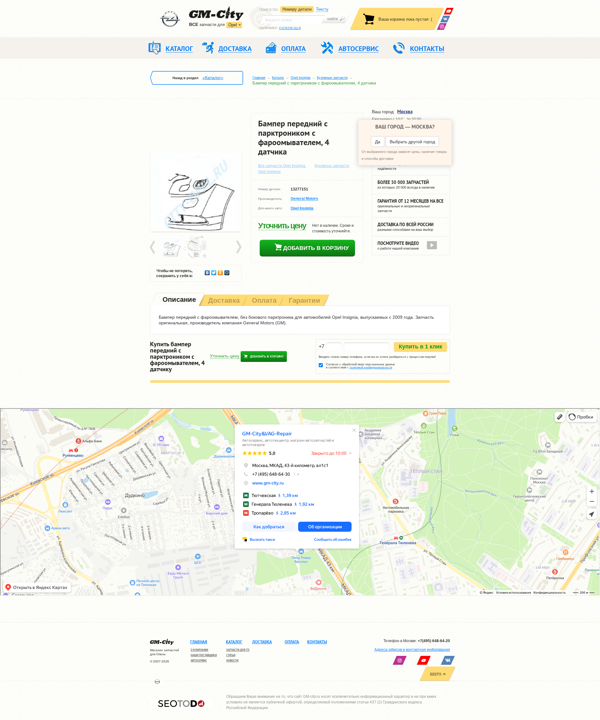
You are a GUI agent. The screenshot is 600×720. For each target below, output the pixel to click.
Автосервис (199, 660)
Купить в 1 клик (420, 346)
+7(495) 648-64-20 (434, 641)
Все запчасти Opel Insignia (282, 166)
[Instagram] (442, 26)
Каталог (278, 77)
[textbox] (292, 19)
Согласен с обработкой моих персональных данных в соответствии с (360, 366)
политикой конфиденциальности (371, 367)
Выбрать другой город (412, 141)
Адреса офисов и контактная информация (412, 649)
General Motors (304, 199)
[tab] (178, 300)
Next (238, 247)
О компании (199, 650)
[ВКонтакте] (445, 19)
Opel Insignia (300, 77)
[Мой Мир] (227, 271)
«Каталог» (212, 77)
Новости (232, 660)
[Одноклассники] (220, 271)
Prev (153, 247)
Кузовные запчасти (332, 77)
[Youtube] (448, 11)
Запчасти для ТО (237, 650)
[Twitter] (214, 271)
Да (377, 141)
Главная (258, 77)
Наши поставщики (204, 655)
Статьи (230, 655)
